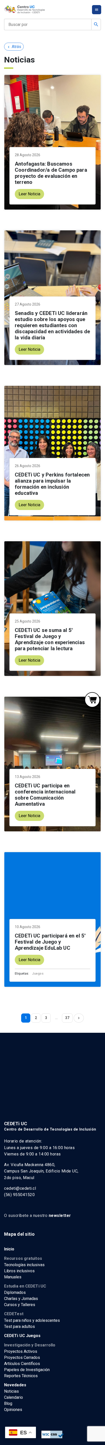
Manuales (12, 1277)
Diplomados (15, 1292)
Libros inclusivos (19, 1270)
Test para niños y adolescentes (32, 1320)
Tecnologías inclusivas (24, 1264)
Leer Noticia (29, 194)
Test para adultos (19, 1326)
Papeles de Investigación (27, 1369)
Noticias (11, 1391)
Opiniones (13, 1409)
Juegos (38, 973)
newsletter (60, 1215)
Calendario (13, 1397)
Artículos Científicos (22, 1363)
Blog (8, 1403)
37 (67, 1018)
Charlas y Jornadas (21, 1298)
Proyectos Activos (20, 1351)
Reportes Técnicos (21, 1375)
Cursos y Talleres (19, 1304)
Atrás (14, 46)
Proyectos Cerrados (22, 1357)
